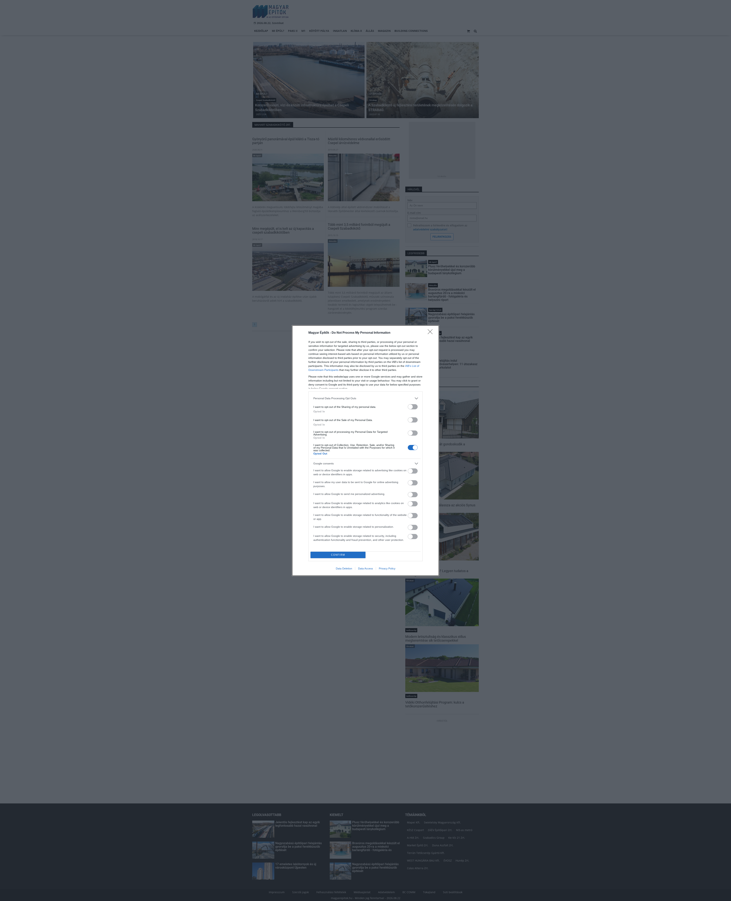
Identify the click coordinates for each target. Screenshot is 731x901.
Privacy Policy (387, 568)
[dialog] (365, 450)
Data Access (365, 568)
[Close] (431, 333)
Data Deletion (344, 568)
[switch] (413, 406)
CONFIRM (338, 554)
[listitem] (365, 398)
